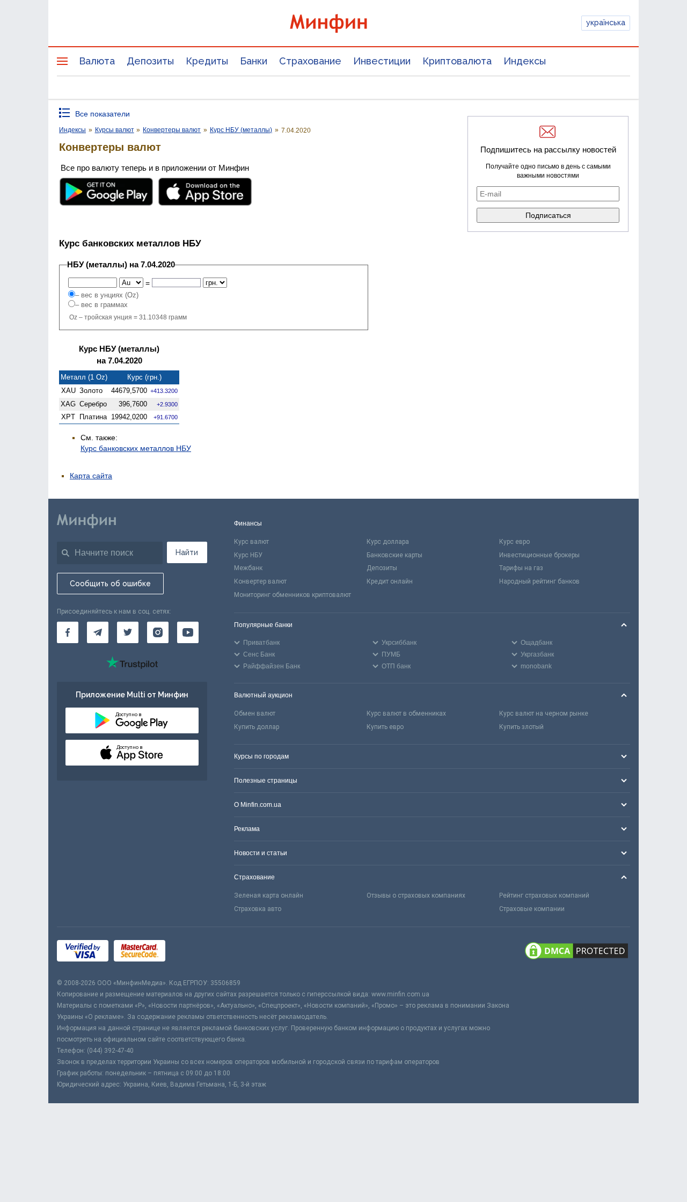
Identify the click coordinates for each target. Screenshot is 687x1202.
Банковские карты (394, 555)
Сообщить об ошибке (110, 583)
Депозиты (150, 61)
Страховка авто (257, 909)
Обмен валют (254, 713)
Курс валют (251, 541)
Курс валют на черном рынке (543, 713)
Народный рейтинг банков (539, 581)
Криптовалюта (457, 61)
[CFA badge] (194, 952)
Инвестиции (382, 61)
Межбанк (248, 568)
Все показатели (102, 114)
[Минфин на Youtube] (188, 632)
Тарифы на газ (521, 568)
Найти (187, 552)
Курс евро (514, 541)
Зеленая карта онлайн (268, 895)
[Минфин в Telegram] (97, 632)
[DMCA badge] (576, 952)
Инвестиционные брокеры (539, 555)
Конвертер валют (260, 581)
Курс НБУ (248, 555)
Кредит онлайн (390, 581)
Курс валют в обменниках (406, 713)
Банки (253, 61)
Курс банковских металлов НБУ (136, 448)
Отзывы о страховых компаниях (416, 895)
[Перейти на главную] (343, 23)
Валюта (97, 61)
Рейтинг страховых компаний (544, 895)
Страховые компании (532, 909)
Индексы (524, 61)
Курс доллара (388, 541)
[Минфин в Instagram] (158, 632)
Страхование (310, 61)
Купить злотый (521, 727)
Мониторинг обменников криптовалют (292, 595)
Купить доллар (256, 727)
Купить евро (385, 727)
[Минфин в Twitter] (127, 632)
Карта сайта (91, 475)
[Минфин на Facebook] (67, 632)
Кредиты (207, 61)
